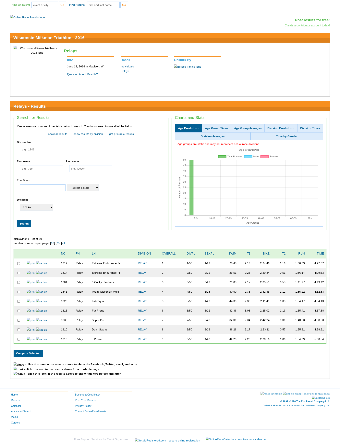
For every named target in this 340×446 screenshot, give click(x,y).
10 (52, 243)
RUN (301, 253)
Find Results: (77, 5)
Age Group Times (216, 128)
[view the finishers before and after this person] (41, 263)
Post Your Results (85, 400)
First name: (24, 161)
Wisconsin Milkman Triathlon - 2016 (49, 37)
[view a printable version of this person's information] (31, 263)
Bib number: (24, 142)
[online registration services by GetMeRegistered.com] (167, 439)
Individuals (127, 66)
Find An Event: (21, 5)
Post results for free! (312, 20)
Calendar (16, 406)
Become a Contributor (87, 394)
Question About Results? (82, 74)
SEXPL (209, 253)
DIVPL (191, 253)
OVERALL (169, 253)
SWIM (232, 253)
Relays (125, 71)
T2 (283, 253)
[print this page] (271, 393)
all (63, 243)
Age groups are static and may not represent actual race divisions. (218, 144)
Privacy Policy (83, 406)
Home (14, 394)
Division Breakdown (280, 128)
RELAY (142, 263)
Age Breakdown (188, 128)
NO (63, 253)
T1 (248, 253)
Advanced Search (21, 411)
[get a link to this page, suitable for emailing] (306, 393)
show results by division (88, 133)
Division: (22, 200)
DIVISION (144, 253)
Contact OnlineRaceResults (90, 411)
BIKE (266, 253)
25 (58, 243)
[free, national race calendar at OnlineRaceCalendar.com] (236, 439)
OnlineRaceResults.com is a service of (296, 405)
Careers (15, 422)
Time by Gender (286, 136)
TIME (320, 253)
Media (14, 417)
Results (15, 400)
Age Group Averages (248, 128)
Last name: (72, 161)
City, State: (23, 180)
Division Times (310, 128)
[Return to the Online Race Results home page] (27, 17)
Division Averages (213, 136)
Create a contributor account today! (307, 25)
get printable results (121, 133)
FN (78, 253)
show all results (57, 133)
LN (94, 253)
